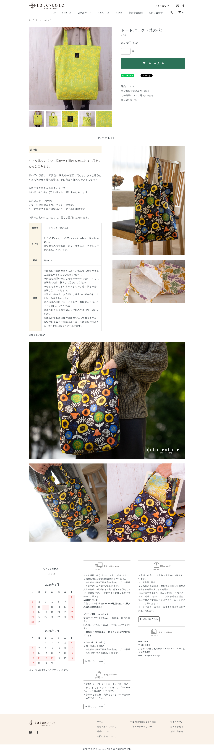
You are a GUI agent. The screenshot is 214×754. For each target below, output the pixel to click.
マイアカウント (163, 5)
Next (107, 68)
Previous (33, 68)
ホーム (32, 20)
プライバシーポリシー (141, 727)
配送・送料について (106, 727)
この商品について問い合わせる (137, 95)
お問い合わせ (176, 731)
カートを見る (176, 727)
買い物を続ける (129, 100)
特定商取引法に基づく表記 (135, 91)
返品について (128, 86)
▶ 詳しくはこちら (94, 661)
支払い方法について (106, 736)
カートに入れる (156, 63)
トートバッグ (45, 20)
